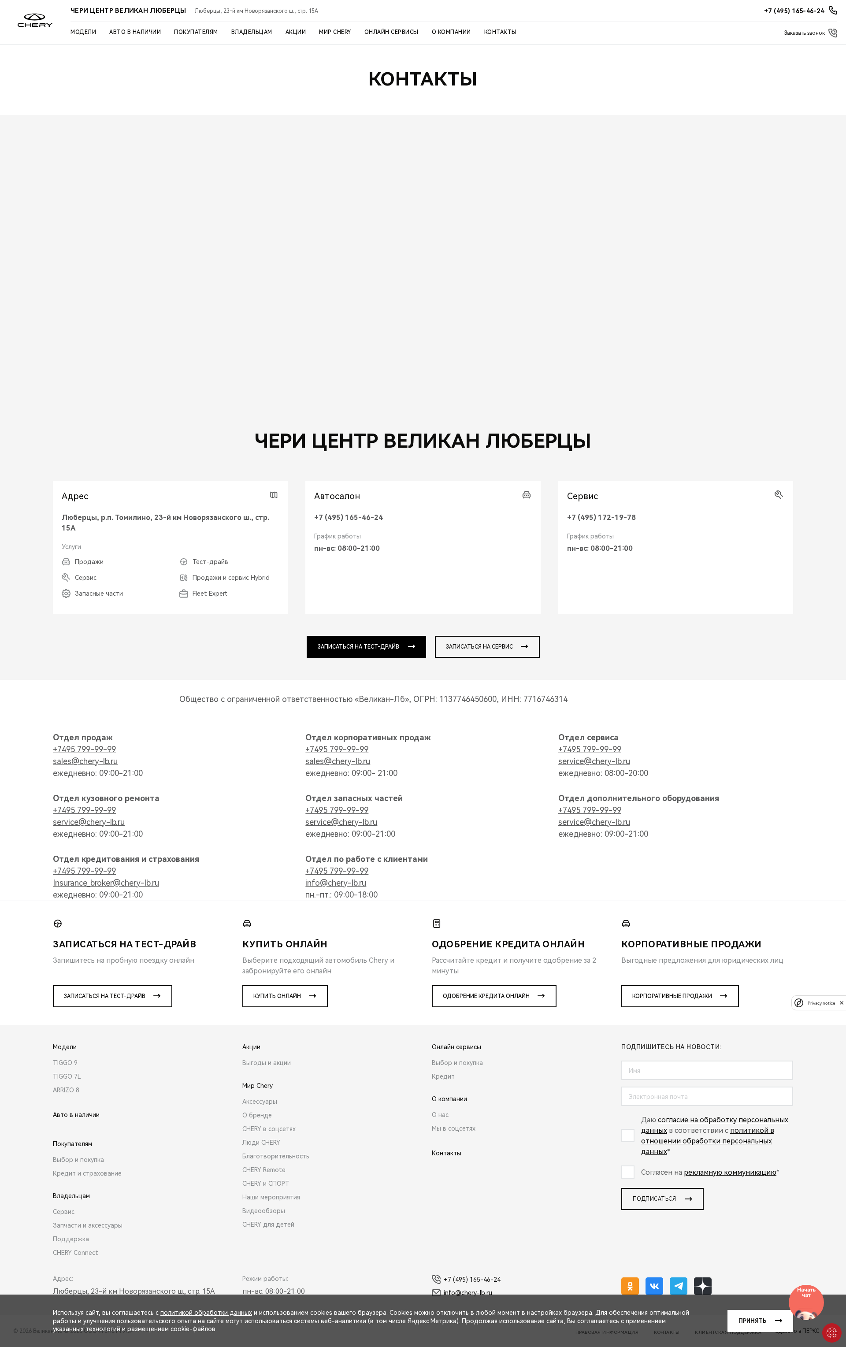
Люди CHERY (261, 1142)
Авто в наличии (135, 32)
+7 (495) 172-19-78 (601, 517)
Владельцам (251, 32)
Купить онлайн (277, 996)
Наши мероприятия (271, 1197)
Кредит (443, 1076)
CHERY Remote (264, 1169)
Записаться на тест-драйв (104, 996)
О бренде (257, 1115)
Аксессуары (259, 1101)
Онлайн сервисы (391, 32)
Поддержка (71, 1239)
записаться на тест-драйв (358, 647)
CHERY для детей (268, 1224)
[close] (841, 1002)
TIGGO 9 (65, 1062)
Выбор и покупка (78, 1159)
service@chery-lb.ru (594, 761)
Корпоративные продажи (672, 996)
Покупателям (196, 32)
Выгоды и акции (266, 1062)
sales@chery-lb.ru (85, 761)
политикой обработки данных (206, 1312)
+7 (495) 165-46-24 (348, 517)
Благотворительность (275, 1156)
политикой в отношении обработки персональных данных (707, 1141)
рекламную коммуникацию (730, 1172)
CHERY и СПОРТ (265, 1183)
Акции (296, 32)
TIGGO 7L (67, 1076)
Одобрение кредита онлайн (486, 996)
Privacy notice (821, 1002)
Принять (752, 1321)
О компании (451, 32)
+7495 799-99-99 (84, 749)
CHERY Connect (75, 1252)
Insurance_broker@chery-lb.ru (106, 882)
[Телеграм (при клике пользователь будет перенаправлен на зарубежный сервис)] (678, 1286)
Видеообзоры (263, 1210)
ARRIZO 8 (66, 1090)
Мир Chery (335, 32)
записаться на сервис (479, 647)
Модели (83, 32)
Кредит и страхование (87, 1173)
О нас (440, 1114)
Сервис (63, 1211)
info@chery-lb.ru (335, 882)
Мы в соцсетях (453, 1128)
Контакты (500, 32)
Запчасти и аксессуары (87, 1225)
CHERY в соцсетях (269, 1128)
